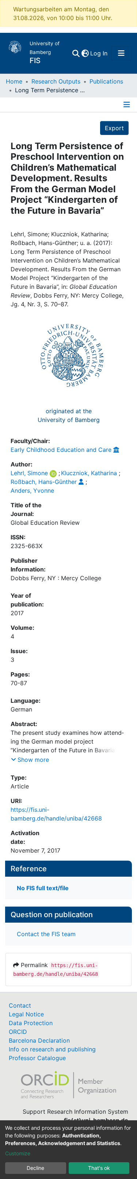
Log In (99, 53)
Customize (17, 1153)
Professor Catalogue (37, 1058)
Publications (106, 81)
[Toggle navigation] (121, 53)
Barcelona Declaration (39, 1040)
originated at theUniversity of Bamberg (69, 415)
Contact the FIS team (46, 934)
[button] (85, 53)
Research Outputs (55, 81)
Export (114, 128)
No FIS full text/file (43, 888)
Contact (20, 1005)
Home (14, 81)
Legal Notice (26, 1014)
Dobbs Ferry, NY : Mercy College (56, 578)
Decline (35, 1168)
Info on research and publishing (52, 1049)
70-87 (19, 683)
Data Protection (31, 1023)
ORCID (18, 1031)
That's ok (99, 1168)
